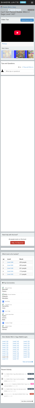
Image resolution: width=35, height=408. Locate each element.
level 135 (5, 347)
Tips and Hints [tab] (28, 67)
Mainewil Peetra (8, 287)
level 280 (10, 265)
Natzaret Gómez (8, 326)
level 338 (10, 268)
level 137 (5, 351)
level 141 (5, 359)
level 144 (16, 345)
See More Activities (26, 401)
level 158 (27, 353)
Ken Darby (7, 301)
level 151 (16, 359)
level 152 (27, 341)
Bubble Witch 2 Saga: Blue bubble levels (15, 374)
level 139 (5, 355)
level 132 (5, 341)
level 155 (27, 347)
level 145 (16, 347)
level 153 (27, 343)
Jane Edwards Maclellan (10, 294)
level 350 (10, 274)
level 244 (10, 271)
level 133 (5, 343)
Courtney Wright (8, 322)
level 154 (27, 345)
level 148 (16, 353)
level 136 (5, 349)
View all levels (27, 362)
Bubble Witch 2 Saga (9, 7)
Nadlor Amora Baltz (9, 314)
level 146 (16, 349)
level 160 (27, 357)
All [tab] (19, 67)
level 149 (16, 355)
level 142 (16, 341)
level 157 (27, 351)
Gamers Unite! (13, 2)
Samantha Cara (8, 304)
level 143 (16, 343)
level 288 (10, 262)
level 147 (16, 351)
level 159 (27, 355)
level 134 (5, 345)
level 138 (5, 353)
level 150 (16, 357)
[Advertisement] (17, 153)
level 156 (27, 349)
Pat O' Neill (7, 311)
